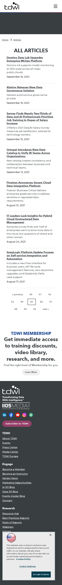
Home (5, 40)
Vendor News (10, 478)
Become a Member (13, 469)
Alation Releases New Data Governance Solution (24, 89)
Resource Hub (10, 513)
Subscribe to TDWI (17, 423)
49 (25, 309)
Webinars (7, 527)
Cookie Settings (27, 566)
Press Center (9, 447)
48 (15, 309)
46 (41, 301)
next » (46, 309)
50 (34, 309)
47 (50, 301)
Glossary (7, 500)
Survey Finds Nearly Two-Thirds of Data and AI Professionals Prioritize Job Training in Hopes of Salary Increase (30, 118)
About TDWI (9, 438)
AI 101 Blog (8, 487)
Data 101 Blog (10, 491)
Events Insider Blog (13, 496)
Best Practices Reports (15, 518)
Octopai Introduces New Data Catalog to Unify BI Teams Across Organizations (28, 153)
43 (12, 301)
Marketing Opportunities (16, 482)
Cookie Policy (23, 559)
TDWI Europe (10, 456)
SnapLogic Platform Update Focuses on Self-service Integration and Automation (30, 255)
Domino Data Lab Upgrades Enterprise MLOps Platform (25, 59)
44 (21, 301)
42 (49, 294)
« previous (17, 294)
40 (30, 294)
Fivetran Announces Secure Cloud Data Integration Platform (29, 184)
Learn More (31, 372)
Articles (17, 40)
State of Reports (12, 522)
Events (6, 443)
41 (40, 294)
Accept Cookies (41, 574)
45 (31, 301)
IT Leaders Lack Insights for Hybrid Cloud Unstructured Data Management (29, 219)
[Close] (50, 535)
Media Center (10, 452)
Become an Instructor (15, 474)
